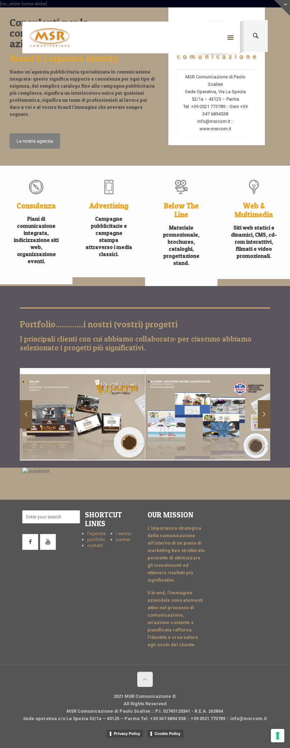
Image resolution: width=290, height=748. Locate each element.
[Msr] (49, 37)
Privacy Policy (127, 733)
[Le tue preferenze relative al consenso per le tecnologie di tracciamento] (277, 735)
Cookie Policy (167, 733)
